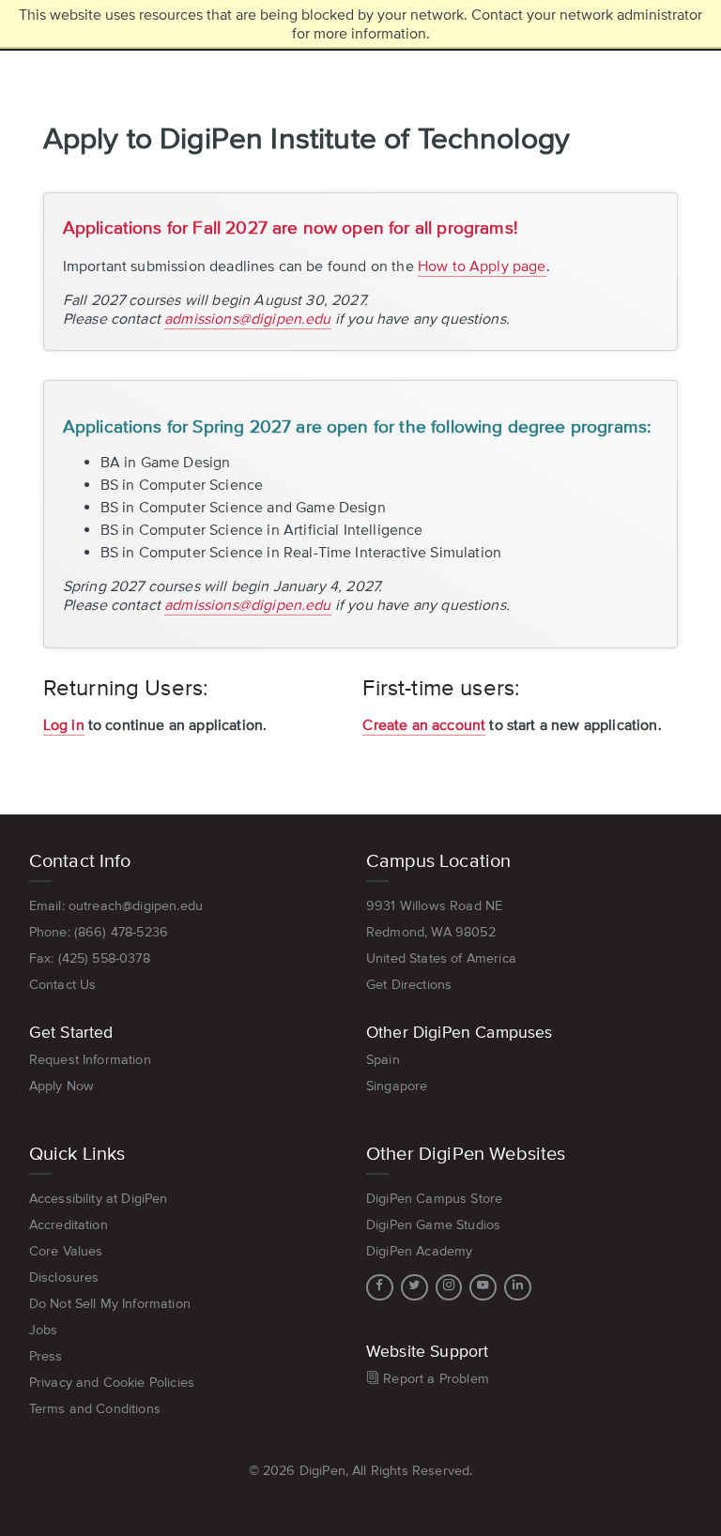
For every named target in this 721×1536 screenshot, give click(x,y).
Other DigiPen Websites (466, 1153)
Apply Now (61, 1085)
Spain (383, 1059)
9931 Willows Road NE (434, 905)
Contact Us (63, 984)
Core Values (66, 1250)
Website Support (427, 1351)
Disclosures (64, 1277)
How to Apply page (482, 265)
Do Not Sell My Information (110, 1303)
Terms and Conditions (95, 1408)
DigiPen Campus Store (434, 1198)
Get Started (71, 1032)
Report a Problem (434, 1378)
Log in (63, 724)
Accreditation (68, 1224)
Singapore (396, 1085)
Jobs (43, 1329)
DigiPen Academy (419, 1250)
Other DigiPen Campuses (459, 1032)
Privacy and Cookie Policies (111, 1382)
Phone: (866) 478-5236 (98, 931)
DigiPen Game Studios (433, 1224)
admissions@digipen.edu (247, 318)
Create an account (423, 724)
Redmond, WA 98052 (431, 931)
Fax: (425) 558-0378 (89, 958)
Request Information (90, 1059)
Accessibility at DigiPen (98, 1198)
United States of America (441, 958)
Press (46, 1355)
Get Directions (409, 984)
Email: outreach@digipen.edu (116, 905)
